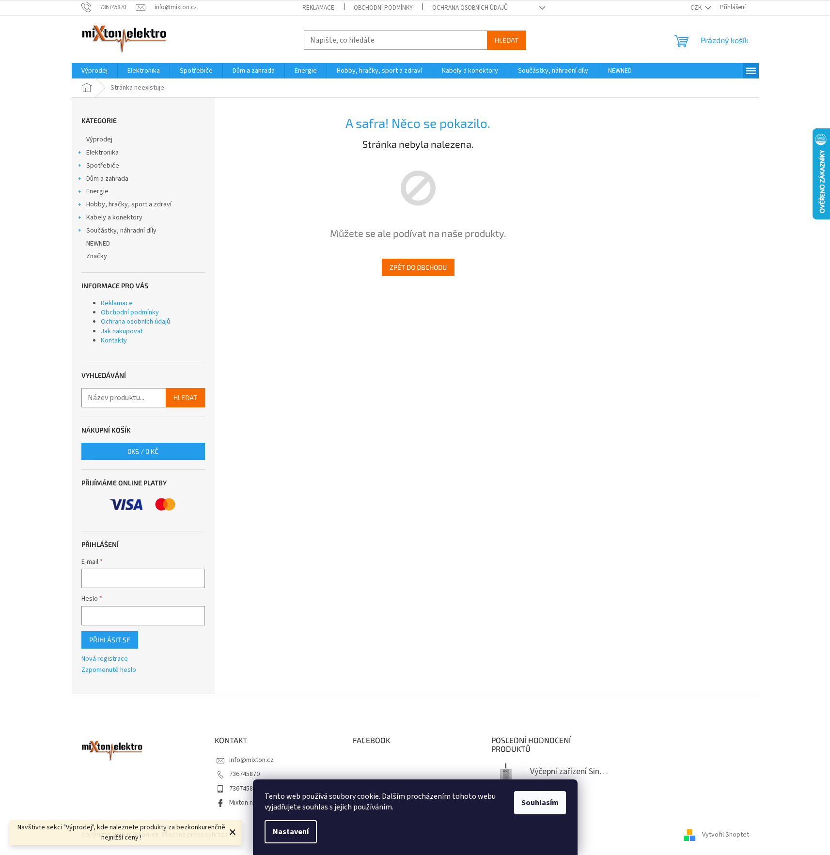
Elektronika (102, 152)
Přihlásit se (109, 640)
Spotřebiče (102, 166)
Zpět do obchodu (418, 267)
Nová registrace (104, 659)
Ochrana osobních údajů (470, 7)
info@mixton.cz (251, 760)
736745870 (244, 774)
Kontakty (114, 340)
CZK (696, 7)
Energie (97, 191)
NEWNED (98, 244)
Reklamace (318, 7)
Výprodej (99, 139)
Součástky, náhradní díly (121, 230)
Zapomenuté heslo (108, 670)
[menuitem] (94, 70)
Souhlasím (540, 802)
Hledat (506, 40)
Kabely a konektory (114, 217)
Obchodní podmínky (383, 7)
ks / (142, 451)
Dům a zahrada (107, 179)
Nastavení (291, 831)
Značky (96, 256)
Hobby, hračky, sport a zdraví (129, 204)
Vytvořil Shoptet (725, 834)
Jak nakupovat (122, 331)
